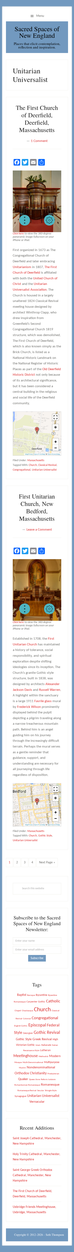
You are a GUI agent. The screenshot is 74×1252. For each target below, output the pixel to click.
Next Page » (47, 864)
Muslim (22, 1068)
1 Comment (39, 141)
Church (33, 465)
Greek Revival (42, 1039)
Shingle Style (51, 1091)
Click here (18, 233)
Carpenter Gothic (36, 1001)
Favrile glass (43, 701)
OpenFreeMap (39, 454)
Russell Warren (49, 690)
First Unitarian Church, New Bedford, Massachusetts (37, 507)
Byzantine (41, 995)
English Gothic (21, 1026)
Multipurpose (51, 1062)
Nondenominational (41, 1067)
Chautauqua (27, 1011)
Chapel (18, 1011)
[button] (24, 220)
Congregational (21, 469)
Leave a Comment (39, 529)
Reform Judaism (48, 1079)
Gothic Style (45, 835)
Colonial (27, 1019)
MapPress (29, 454)
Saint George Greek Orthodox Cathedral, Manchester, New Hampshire (32, 1175)
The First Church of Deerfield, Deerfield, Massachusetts (37, 118)
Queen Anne (34, 1079)
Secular (40, 1091)
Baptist (21, 995)
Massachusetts (35, 460)
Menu (40, 16)
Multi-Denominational (33, 1062)
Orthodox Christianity (31, 1073)
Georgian (28, 1033)
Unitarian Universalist (44, 469)
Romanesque (50, 1084)
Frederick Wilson (29, 707)
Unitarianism (22, 267)
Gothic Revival (47, 1032)
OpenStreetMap (53, 454)
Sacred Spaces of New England (37, 32)
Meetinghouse (25, 1056)
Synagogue (20, 1096)
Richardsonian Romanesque (27, 1085)
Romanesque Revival (26, 1091)
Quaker (23, 1079)
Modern (55, 1056)
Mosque (18, 1062)
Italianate (46, 1045)
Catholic (53, 1001)
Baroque (31, 995)
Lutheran (45, 1050)
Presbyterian (53, 1074)
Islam (38, 1045)
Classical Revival (47, 465)
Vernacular (37, 1101)
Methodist (43, 1056)
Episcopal (37, 1025)
